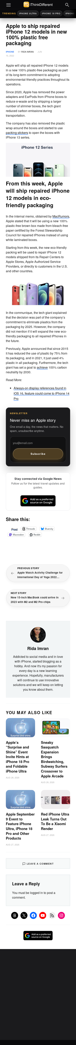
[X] (23, 915)
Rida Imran (27, 51)
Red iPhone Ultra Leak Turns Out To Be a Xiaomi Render (55, 821)
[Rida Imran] (38, 634)
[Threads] (14, 915)
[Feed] (52, 915)
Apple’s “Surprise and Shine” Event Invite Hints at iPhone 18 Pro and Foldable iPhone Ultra (17, 757)
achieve (42, 367)
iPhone (10, 51)
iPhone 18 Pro (51, 13)
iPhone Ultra (28, 13)
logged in (36, 892)
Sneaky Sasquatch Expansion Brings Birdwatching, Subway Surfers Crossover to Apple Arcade (54, 759)
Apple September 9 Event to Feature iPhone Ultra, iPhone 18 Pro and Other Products (20, 826)
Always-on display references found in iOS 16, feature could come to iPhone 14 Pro (41, 393)
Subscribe (38, 454)
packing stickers (17, 132)
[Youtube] (42, 915)
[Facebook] (33, 915)
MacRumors (60, 216)
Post (14, 528)
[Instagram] (61, 915)
